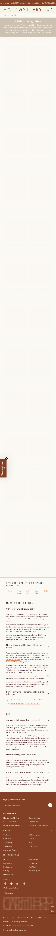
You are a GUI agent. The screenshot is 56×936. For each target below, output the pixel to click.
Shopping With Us (11, 855)
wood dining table (27, 682)
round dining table (39, 627)
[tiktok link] (24, 884)
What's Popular (9, 813)
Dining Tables (19, 592)
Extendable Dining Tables (34, 700)
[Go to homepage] (28, 9)
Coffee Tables (28, 592)
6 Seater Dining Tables (32, 704)
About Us (7, 830)
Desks (46, 591)
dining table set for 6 (17, 668)
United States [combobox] (9, 893)
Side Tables (37, 592)
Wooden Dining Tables (18, 700)
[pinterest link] (11, 884)
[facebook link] (5, 884)
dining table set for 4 (13, 660)
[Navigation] (4, 9)
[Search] (9, 9)
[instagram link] (18, 884)
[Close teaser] (6, 458)
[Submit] (50, 805)
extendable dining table (31, 676)
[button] (51, 9)
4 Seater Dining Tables (17, 704)
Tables (10, 591)
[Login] (47, 9)
